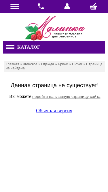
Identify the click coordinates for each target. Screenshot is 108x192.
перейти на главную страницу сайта (66, 96)
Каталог (28, 47)
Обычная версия (54, 110)
